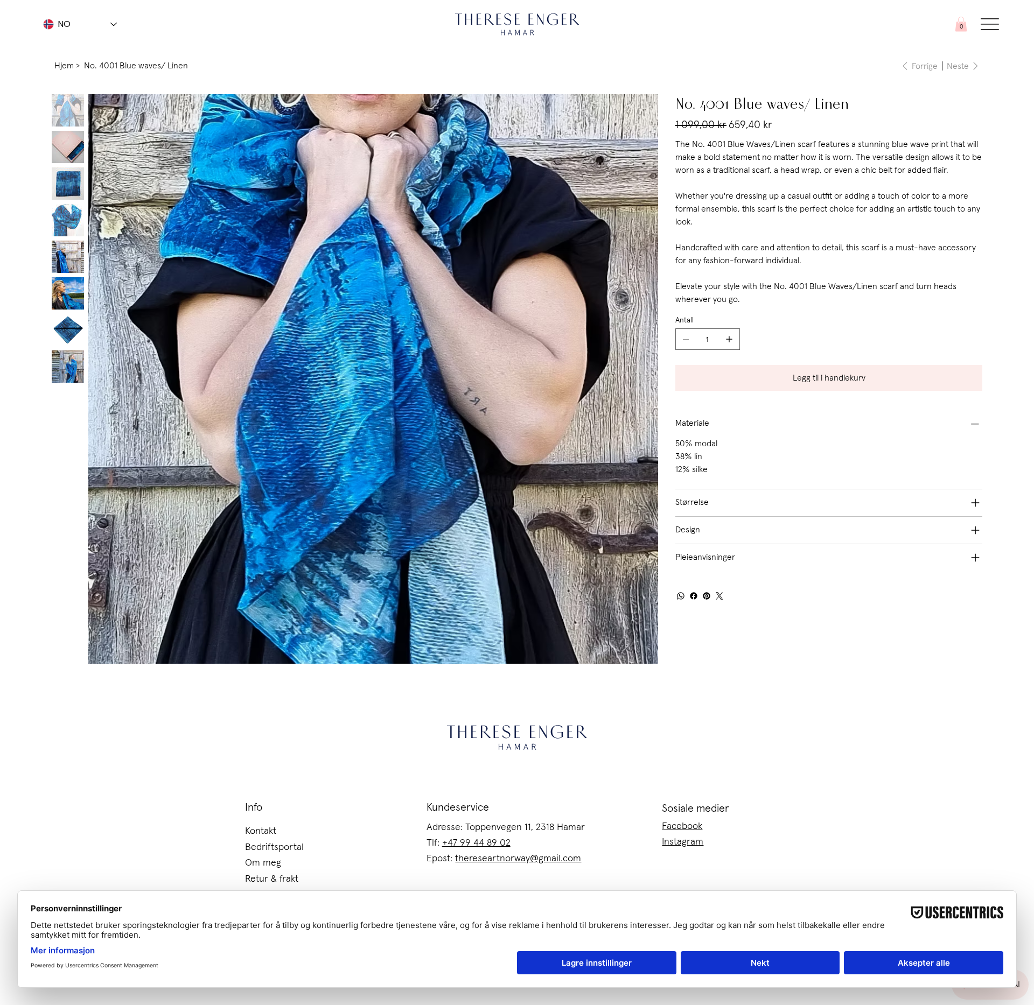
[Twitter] (719, 596)
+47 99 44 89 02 (476, 843)
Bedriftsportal (274, 847)
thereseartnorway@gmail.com (518, 858)
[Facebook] (693, 596)
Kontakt (260, 831)
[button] (961, 24)
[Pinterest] (706, 596)
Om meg (263, 863)
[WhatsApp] (680, 596)
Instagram (682, 842)
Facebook (682, 826)
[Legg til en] (729, 339)
